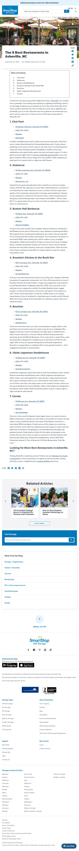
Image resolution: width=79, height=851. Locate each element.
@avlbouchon (21, 323)
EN (72, 8)
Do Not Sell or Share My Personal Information (16, 833)
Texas (26, 796)
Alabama (5, 774)
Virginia (26, 799)
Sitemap (4, 820)
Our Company (44, 704)
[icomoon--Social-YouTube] (45, 650)
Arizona (4, 777)
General (8, 573)
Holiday (8, 597)
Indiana (4, 796)
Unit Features (6, 729)
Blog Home (39, 523)
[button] (66, 11)
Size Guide (5, 745)
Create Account (45, 748)
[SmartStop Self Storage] (39, 640)
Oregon (26, 786)
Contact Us (6, 760)
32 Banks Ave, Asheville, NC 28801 (29, 214)
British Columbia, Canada (33, 811)
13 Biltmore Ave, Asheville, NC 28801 (29, 401)
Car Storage (6, 707)
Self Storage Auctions (9, 836)
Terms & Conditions (8, 825)
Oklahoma (27, 783)
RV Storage (6, 711)
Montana (5, 808)
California (5, 780)
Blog (41, 711)
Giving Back (43, 715)
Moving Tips (9, 579)
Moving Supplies (7, 748)
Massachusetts (7, 799)
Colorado (5, 783)
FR (75, 8)
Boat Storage (6, 715)
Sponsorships (44, 722)
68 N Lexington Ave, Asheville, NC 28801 (31, 263)
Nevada (5, 811)
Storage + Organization (14, 562)
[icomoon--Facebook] (28, 650)
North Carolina (29, 777)
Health (7, 603)
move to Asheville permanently (45, 155)
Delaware (5, 786)
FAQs (4, 756)
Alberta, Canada (29, 808)
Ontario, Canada (59, 774)
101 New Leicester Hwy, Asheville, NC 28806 (32, 170)
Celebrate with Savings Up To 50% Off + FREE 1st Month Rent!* (39, 3)
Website (18, 134)
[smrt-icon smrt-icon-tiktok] (50, 650)
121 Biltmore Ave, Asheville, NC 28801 (30, 358)
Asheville (54, 101)
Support (5, 741)
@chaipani (19, 138)
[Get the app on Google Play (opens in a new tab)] (9, 665)
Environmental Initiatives (48, 718)
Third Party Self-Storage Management (53, 733)
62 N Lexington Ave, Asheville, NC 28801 (31, 311)
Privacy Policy (6, 828)
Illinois (4, 793)
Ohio (25, 780)
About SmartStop (46, 700)
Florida (4, 789)
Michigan (5, 805)
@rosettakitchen (22, 274)
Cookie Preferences (8, 831)
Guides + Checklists (12, 568)
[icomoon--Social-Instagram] (39, 650)
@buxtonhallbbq (22, 225)
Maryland (5, 802)
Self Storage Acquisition (48, 726)
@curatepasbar (21, 412)
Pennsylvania (28, 789)
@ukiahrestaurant (22, 369)
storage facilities (43, 461)
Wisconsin (27, 805)
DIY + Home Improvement (15, 585)
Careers (42, 707)
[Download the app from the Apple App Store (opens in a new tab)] (26, 665)
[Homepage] (10, 10)
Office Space (6, 726)
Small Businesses (11, 591)
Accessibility (6, 823)
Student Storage (7, 722)
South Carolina (29, 793)
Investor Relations (46, 729)
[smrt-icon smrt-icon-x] (34, 650)
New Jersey (28, 774)
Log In (42, 745)
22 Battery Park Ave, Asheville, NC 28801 (31, 127)
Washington (28, 802)
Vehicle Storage (7, 704)
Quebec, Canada (59, 777)
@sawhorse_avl (21, 181)
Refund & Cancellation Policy (11, 839)
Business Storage (8, 718)
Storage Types (7, 700)
